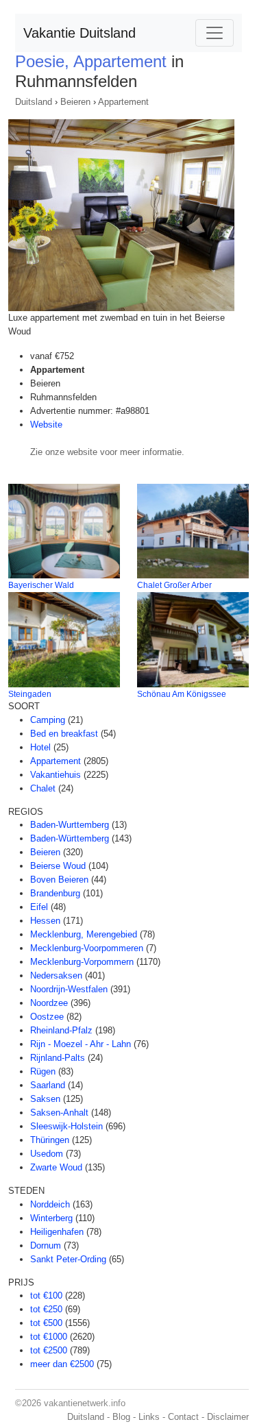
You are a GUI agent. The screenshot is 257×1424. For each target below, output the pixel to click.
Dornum (45, 1245)
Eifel (39, 907)
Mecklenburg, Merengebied (83, 934)
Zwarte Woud (56, 1167)
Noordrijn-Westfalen (69, 989)
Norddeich (50, 1204)
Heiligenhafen (57, 1232)
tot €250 (46, 1309)
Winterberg (51, 1218)
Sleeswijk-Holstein (66, 1126)
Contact (183, 1417)
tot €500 (46, 1323)
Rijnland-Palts (57, 1058)
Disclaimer (228, 1417)
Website (46, 424)
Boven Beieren (59, 879)
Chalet (43, 788)
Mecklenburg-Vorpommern (82, 962)
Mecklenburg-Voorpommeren (86, 948)
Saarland (47, 1085)
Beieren (75, 102)
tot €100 (46, 1295)
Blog (121, 1417)
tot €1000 (48, 1336)
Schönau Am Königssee (181, 694)
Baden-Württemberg (69, 838)
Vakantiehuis (55, 775)
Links (149, 1417)
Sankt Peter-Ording (68, 1259)
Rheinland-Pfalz (61, 1030)
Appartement (123, 102)
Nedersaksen (56, 975)
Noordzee (49, 1003)
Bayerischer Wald (41, 585)
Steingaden (29, 694)
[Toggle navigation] (214, 33)
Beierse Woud (58, 866)
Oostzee (47, 1016)
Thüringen (49, 1140)
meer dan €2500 (62, 1364)
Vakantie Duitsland (79, 32)
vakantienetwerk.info (84, 1403)
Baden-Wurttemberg (69, 825)
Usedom (46, 1154)
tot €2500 (48, 1350)
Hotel (40, 747)
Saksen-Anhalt (59, 1112)
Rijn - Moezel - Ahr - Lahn (80, 1044)
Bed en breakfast (64, 733)
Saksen (45, 1099)
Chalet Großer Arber (174, 585)
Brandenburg (55, 893)
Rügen (43, 1071)
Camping (47, 720)
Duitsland (33, 102)
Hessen (45, 921)
